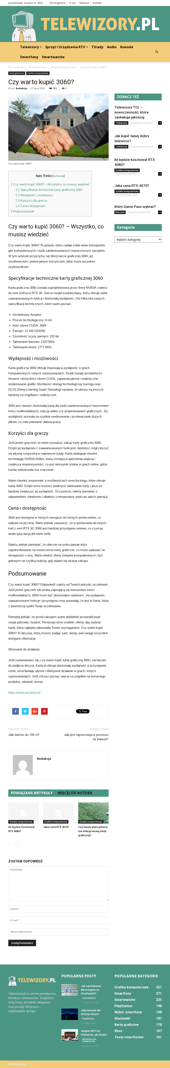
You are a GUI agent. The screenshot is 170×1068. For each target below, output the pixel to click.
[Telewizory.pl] (85, 24)
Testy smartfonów (128, 1037)
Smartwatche (53, 57)
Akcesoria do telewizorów (89, 1040)
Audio (112, 47)
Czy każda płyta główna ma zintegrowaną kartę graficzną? (92, 831)
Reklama (84, 2)
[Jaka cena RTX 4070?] (58, 812)
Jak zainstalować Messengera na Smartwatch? (91, 990)
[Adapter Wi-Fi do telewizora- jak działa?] (69, 1035)
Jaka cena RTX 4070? (56, 827)
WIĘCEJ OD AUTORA (75, 793)
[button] (157, 52)
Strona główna (57, 2)
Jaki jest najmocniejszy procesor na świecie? (86, 737)
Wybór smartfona (128, 1012)
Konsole (126, 47)
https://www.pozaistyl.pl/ (24, 692)
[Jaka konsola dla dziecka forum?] (69, 1014)
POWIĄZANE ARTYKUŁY (32, 793)
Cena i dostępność (30, 206)
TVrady (97, 47)
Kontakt (97, 2)
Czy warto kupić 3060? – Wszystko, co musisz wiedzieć (50, 184)
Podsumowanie (22, 211)
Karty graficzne (17, 73)
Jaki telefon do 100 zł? (23, 735)
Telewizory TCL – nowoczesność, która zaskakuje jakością (131, 112)
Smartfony (29, 57)
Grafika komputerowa (37, 73)
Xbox (118, 1031)
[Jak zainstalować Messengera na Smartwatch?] (69, 990)
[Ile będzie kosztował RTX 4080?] (23, 812)
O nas (72, 2)
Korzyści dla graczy (31, 200)
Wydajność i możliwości (34, 195)
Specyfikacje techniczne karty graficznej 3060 (48, 189)
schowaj (58, 176)
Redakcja (21, 88)
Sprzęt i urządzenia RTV (65, 47)
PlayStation (88, 1018)
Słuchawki (122, 1018)
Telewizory (29, 47)
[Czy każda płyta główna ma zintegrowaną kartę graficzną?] (93, 812)
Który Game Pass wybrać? (135, 207)
